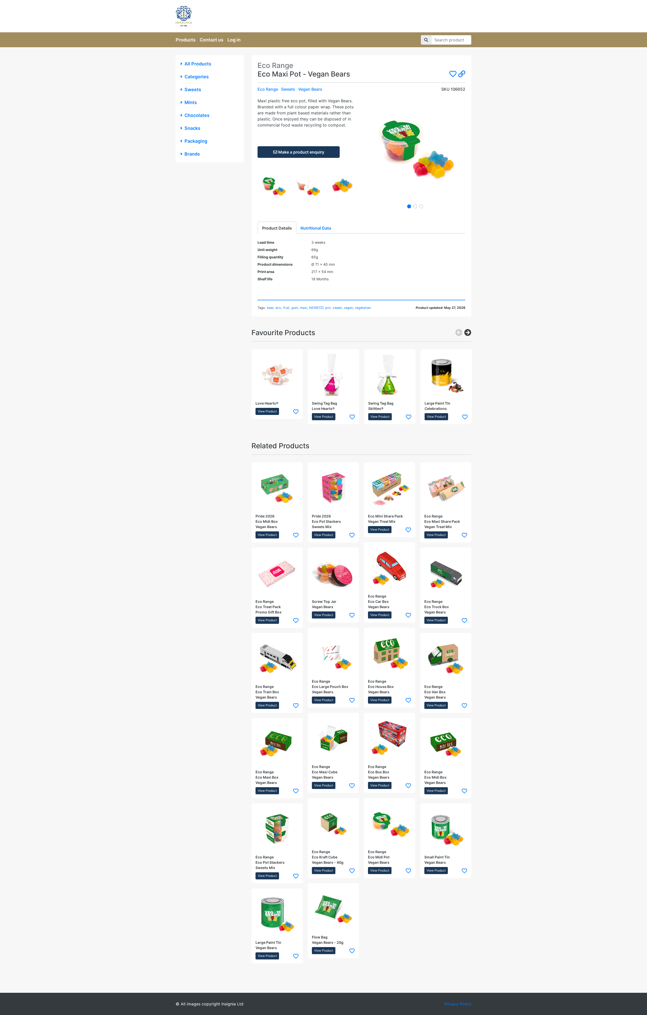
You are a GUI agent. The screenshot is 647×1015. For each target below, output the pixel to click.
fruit (286, 308)
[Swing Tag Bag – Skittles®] (389, 375)
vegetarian (363, 308)
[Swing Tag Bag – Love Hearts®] (333, 375)
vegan (348, 308)
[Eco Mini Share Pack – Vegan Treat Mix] (389, 488)
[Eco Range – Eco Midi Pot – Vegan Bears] (389, 823)
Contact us (211, 39)
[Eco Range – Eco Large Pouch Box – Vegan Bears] (333, 653)
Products (186, 39)
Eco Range (268, 89)
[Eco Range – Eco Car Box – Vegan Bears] (389, 567)
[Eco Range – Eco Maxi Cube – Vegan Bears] (333, 738)
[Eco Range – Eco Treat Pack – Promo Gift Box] (277, 573)
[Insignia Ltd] (222, 16)
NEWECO (316, 308)
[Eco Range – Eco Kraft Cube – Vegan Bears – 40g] (333, 823)
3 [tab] (421, 206)
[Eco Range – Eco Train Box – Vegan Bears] (277, 658)
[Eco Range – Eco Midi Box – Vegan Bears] (446, 743)
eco (278, 308)
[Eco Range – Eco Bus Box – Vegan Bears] (389, 738)
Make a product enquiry (300, 152)
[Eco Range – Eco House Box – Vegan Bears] (389, 653)
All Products (197, 63)
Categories (196, 76)
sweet (337, 308)
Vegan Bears (310, 89)
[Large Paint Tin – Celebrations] (446, 375)
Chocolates (197, 115)
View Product (267, 411)
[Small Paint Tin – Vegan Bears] (446, 829)
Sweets (192, 89)
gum (294, 308)
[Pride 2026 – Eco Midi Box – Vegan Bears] (277, 488)
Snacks (192, 128)
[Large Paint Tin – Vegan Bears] (277, 914)
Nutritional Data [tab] (316, 228)
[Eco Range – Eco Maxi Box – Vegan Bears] (277, 743)
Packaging (195, 141)
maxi (303, 308)
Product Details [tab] (277, 228)
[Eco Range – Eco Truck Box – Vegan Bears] (446, 573)
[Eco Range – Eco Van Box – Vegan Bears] (446, 658)
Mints (190, 102)
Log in (234, 39)
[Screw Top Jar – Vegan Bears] (333, 573)
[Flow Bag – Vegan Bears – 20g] (333, 908)
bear (270, 308)
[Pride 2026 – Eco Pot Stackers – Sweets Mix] (333, 488)
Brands (192, 154)
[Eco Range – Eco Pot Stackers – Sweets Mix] (277, 829)
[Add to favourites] (296, 411)
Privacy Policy (457, 1003)
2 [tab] (415, 206)
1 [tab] (409, 206)
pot (328, 308)
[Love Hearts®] (277, 375)
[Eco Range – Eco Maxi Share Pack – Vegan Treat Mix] (446, 488)
